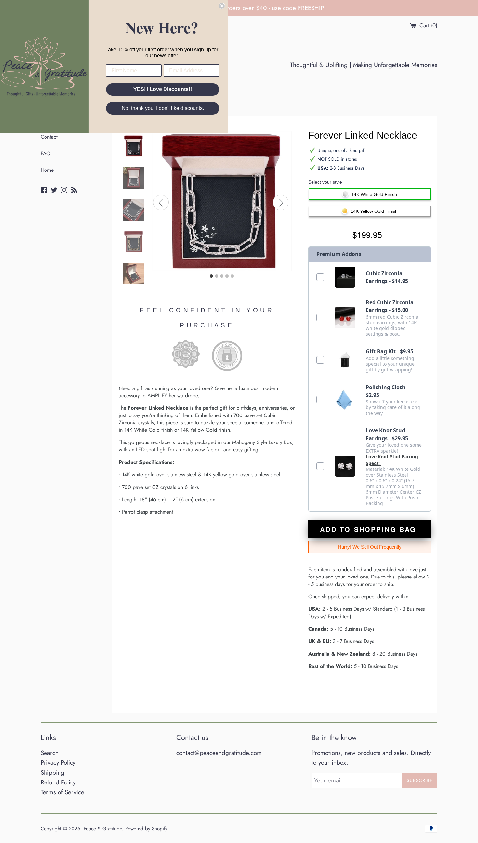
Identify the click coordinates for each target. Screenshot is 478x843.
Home (47, 170)
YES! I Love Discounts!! (162, 89)
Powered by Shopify (146, 828)
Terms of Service (62, 792)
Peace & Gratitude (103, 828)
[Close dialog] (222, 6)
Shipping (52, 772)
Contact (49, 137)
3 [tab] (221, 276)
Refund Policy (58, 782)
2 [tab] (216, 276)
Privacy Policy (58, 762)
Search (50, 752)
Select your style (325, 181)
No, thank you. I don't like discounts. (163, 108)
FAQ (46, 153)
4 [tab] (227, 276)
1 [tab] (211, 276)
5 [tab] (232, 276)
